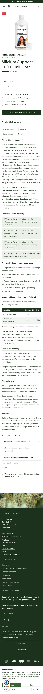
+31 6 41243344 (8, 548)
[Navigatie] (4, 6)
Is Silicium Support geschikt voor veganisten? (17, 449)
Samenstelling (8, 134)
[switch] (6, 689)
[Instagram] (9, 620)
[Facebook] (4, 620)
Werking (23, 129)
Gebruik (20, 134)
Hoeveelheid (8, 82)
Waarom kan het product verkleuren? (19, 457)
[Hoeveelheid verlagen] (4, 86)
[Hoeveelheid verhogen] (12, 86)
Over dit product (9, 129)
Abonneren (21, 650)
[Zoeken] (34, 6)
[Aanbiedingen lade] (9, 6)
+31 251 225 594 (8, 543)
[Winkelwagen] (38, 6)
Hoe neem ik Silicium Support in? (17, 441)
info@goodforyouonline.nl (12, 554)
